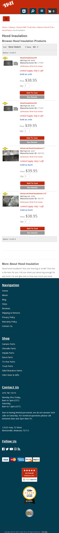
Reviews (6, 308)
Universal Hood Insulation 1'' (32, 148)
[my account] (24, 11)
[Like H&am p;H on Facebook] (3, 449)
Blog (4, 299)
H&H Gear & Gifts (10, 375)
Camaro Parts (8, 344)
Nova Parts (7, 357)
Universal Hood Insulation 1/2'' (33, 193)
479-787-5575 (9, 392)
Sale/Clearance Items (12, 370)
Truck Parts (7, 366)
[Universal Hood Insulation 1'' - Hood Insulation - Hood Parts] (11, 155)
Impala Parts (8, 352)
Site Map (44, 532)
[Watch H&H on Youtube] (11, 449)
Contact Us (7, 326)
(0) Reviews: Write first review (31, 66)
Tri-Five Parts (8, 361)
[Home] (8, 4)
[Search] (32, 10)
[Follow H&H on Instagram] (15, 449)
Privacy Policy (8, 317)
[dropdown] (41, 11)
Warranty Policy (9, 321)
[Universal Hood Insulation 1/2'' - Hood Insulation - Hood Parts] (11, 201)
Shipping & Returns (11, 312)
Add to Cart (32, 93)
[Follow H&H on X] (7, 449)
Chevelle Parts (9, 348)
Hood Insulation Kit (28, 58)
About (5, 295)
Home (5, 290)
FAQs (4, 304)
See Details (32, 97)
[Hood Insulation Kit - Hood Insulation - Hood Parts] (11, 63)
